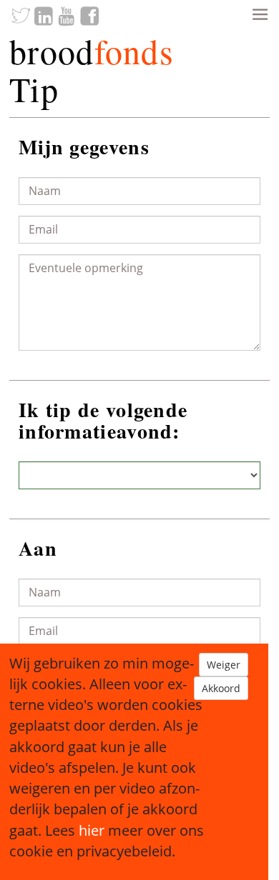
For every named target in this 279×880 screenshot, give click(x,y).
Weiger (223, 664)
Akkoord (221, 688)
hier (91, 830)
